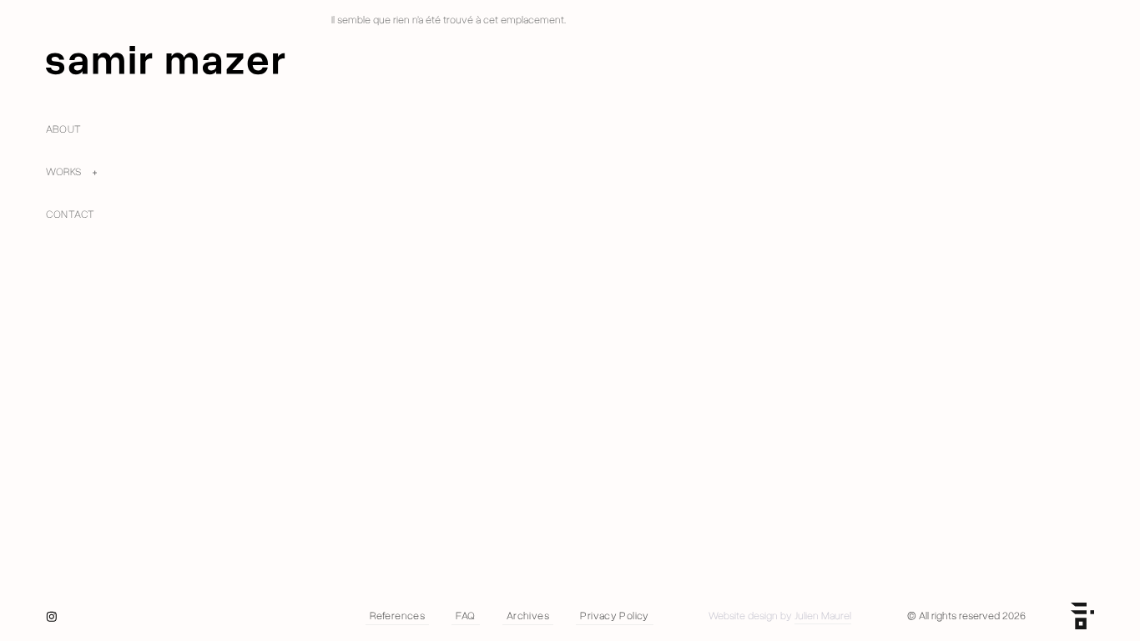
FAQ (465, 615)
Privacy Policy (614, 615)
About (64, 129)
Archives (528, 615)
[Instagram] (52, 617)
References (397, 615)
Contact (70, 214)
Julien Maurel (822, 615)
